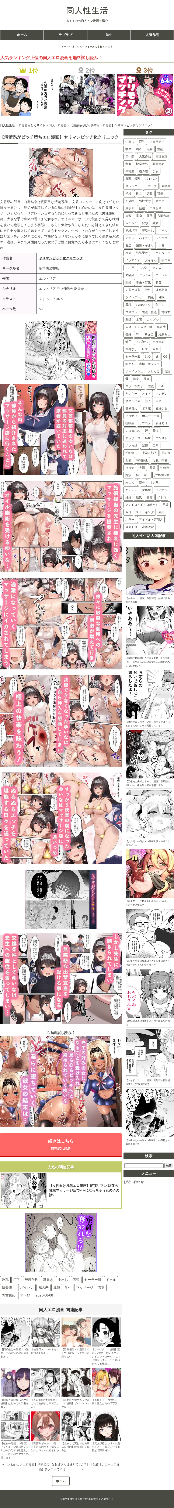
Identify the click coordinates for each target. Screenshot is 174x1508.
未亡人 (129, 482)
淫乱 (5, 1279)
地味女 (165, 312)
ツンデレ (161, 393)
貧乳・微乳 (132, 178)
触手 (128, 341)
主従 (151, 386)
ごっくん (145, 275)
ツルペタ (161, 238)
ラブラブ (65, 35)
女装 (128, 460)
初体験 (129, 201)
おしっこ (154, 371)
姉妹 (148, 438)
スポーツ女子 (134, 386)
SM (161, 386)
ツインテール (134, 297)
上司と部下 (149, 453)
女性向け (161, 423)
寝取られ (148, 230)
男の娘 (165, 453)
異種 (128, 304)
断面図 (149, 334)
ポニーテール (151, 415)
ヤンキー (131, 393)
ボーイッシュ (134, 371)
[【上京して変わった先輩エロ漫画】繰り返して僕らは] (76, 1439)
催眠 (161, 297)
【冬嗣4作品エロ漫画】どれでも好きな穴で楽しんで (45, 1404)
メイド (146, 393)
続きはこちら (61, 1144)
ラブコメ (145, 423)
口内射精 (155, 208)
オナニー (161, 201)
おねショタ (143, 304)
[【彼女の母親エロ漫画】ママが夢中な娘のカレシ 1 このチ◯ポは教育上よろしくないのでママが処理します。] (15, 1439)
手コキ (165, 260)
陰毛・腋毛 (149, 312)
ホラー (129, 519)
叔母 (128, 512)
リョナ (129, 467)
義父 (161, 512)
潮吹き (48, 1279)
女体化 (146, 490)
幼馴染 (129, 275)
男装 (166, 504)
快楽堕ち (8, 1287)
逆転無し (131, 453)
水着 (139, 319)
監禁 (153, 467)
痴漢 (128, 475)
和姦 (158, 282)
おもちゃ (151, 260)
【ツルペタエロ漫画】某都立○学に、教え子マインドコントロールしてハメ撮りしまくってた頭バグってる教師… (106, 1356)
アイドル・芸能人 (151, 519)
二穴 (156, 445)
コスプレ (131, 312)
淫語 (167, 371)
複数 (128, 215)
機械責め (131, 408)
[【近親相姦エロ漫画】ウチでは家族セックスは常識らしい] (76, 1345)
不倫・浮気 (143, 282)
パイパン (27, 1287)
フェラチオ (157, 141)
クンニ (157, 267)
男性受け (145, 201)
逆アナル (161, 490)
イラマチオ (132, 260)
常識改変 (148, 527)
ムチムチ (131, 223)
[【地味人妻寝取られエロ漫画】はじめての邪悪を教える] (15, 1396)
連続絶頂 (131, 230)
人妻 (161, 245)
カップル (153, 319)
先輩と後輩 (132, 290)
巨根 (142, 208)
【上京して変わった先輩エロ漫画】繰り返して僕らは (76, 1447)
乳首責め (8, 1295)
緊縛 (145, 445)
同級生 (165, 186)
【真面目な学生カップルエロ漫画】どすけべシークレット (76, 1404)
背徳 (160, 193)
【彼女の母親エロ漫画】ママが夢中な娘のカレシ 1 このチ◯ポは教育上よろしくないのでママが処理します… (15, 1450)
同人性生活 (87, 10)
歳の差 (43, 1287)
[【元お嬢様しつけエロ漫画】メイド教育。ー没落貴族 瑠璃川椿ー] (106, 1439)
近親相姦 (161, 290)
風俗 (56, 1287)
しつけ (143, 267)
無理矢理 (31, 1279)
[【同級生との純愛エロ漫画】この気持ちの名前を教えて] (15, 1345)
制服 (128, 164)
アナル (129, 238)
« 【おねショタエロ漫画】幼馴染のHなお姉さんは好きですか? (44, 1464)
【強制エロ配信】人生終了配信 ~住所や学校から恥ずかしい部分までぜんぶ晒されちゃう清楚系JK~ (148, 662)
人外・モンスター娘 (138, 327)
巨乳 (16, 1279)
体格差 (129, 171)
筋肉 (147, 378)
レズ (145, 349)
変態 (145, 223)
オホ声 (129, 267)
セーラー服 (92, 1279)
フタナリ (131, 415)
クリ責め (158, 341)
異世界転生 (161, 475)
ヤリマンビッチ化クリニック (61, 258)
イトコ (161, 497)
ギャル (111, 1279)
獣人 (148, 401)
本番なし (131, 349)
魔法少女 (161, 408)
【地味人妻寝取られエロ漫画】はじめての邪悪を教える (15, 1404)
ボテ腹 (146, 408)
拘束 (128, 252)
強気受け (142, 252)
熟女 (136, 378)
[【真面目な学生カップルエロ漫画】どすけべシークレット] (76, 1396)
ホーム (22, 35)
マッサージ (84, 1287)
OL (138, 334)
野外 (148, 290)
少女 (156, 171)
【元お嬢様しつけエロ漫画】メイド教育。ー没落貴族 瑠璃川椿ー (106, 1447)
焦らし (160, 304)
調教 (150, 193)
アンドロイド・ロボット (141, 504)
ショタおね (132, 430)
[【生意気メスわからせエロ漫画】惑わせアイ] (45, 1345)
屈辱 (150, 215)
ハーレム (161, 275)
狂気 (139, 497)
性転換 (164, 467)
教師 (128, 319)
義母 (142, 482)
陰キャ (129, 364)
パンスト (161, 438)
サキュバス (132, 401)
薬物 (156, 430)
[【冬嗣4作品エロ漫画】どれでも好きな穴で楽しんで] (45, 1396)
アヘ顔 (25, 1295)
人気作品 (152, 35)
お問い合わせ (133, 1182)
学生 (109, 35)
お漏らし (164, 334)
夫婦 (142, 467)
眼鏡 (128, 282)
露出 (147, 475)
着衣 (101, 1287)
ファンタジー (161, 252)
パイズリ (145, 238)
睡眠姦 (129, 423)
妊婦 (128, 497)
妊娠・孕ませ (145, 245)
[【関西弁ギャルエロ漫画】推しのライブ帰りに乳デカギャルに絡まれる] (45, 1439)
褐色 (151, 297)
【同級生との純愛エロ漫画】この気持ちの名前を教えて (15, 1353)
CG (165, 356)
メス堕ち (142, 341)
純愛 (156, 223)
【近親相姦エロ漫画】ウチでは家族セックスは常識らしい (76, 1353)
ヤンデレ (131, 490)
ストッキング (145, 512)
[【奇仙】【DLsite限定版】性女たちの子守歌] (106, 1396)
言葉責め (163, 215)
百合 (156, 349)
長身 (128, 334)
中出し (63, 1279)
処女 (139, 193)
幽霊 (150, 497)
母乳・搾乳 (160, 460)
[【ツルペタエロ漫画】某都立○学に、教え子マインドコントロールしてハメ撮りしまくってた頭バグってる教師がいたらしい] (106, 1345)
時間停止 (142, 460)
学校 (128, 193)
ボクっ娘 (131, 445)
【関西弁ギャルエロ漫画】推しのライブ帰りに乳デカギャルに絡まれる (45, 1447)
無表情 (161, 327)
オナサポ (155, 482)
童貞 (139, 215)
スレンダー (132, 186)
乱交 (148, 356)
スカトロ (131, 527)
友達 (128, 245)
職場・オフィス (149, 364)
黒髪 (76, 1279)
